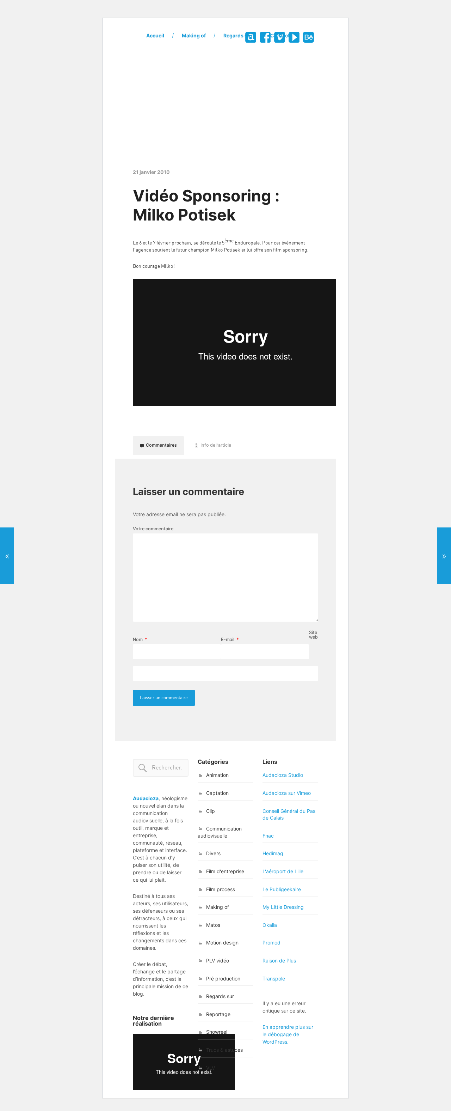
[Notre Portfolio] (308, 37)
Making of (194, 35)
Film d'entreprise (225, 871)
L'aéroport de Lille (282, 871)
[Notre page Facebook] (264, 37)
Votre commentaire (153, 529)
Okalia (269, 925)
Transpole (273, 979)
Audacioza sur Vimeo (286, 793)
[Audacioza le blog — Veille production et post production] (225, 95)
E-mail (230, 640)
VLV (210, 1068)
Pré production (223, 979)
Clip (210, 811)
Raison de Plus (279, 961)
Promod (271, 943)
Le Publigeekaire (281, 889)
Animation (217, 775)
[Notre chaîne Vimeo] (279, 37)
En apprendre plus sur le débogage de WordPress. (287, 1034)
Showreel (216, 1032)
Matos (213, 925)
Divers (213, 853)
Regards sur (238, 35)
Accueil (155, 35)
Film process (220, 889)
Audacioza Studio (282, 775)
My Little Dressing (283, 907)
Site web (313, 634)
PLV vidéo (217, 961)
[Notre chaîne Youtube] (293, 37)
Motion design (222, 943)
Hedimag (272, 853)
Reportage (218, 1014)
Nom (140, 640)
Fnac (268, 836)
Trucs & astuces (224, 1050)
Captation (217, 793)
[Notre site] (250, 37)
